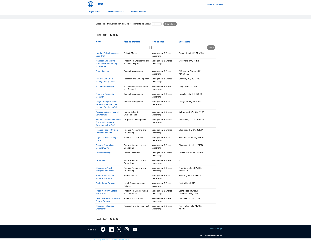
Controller (100, 160)
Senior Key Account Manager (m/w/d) (105, 177)
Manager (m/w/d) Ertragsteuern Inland (105, 169)
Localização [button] (184, 42)
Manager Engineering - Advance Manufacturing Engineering (106, 64)
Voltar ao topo (216, 228)
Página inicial (94, 11)
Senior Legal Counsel (105, 183)
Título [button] (98, 41)
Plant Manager (102, 71)
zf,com (91, 239)
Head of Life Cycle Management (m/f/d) (105, 80)
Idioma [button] (210, 4)
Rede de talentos (138, 11)
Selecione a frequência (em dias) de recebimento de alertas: (123, 24)
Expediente (103, 239)
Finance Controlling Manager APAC (105, 146)
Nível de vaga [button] (158, 42)
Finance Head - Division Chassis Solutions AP (107, 131)
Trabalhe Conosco (116, 11)
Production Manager (105, 86)
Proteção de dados (120, 239)
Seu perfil (219, 4)
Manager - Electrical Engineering (105, 207)
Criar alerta (170, 24)
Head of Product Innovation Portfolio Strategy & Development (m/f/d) (108, 122)
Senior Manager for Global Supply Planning (108, 199)
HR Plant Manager (104, 152)
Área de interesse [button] (132, 42)
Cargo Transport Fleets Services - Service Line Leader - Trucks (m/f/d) (106, 104)
